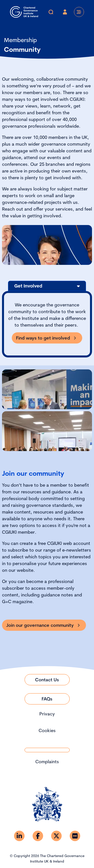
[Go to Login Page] (65, 12)
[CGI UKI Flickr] (75, 836)
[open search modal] (51, 12)
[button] (47, 286)
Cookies (47, 730)
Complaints (47, 761)
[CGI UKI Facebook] (38, 836)
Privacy (47, 714)
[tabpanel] (47, 324)
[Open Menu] (79, 12)
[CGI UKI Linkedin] (19, 836)
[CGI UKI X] (56, 836)
